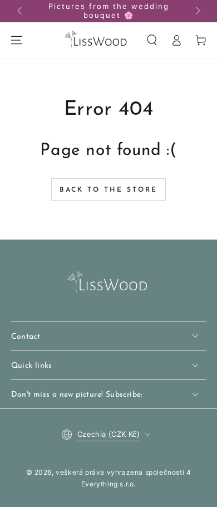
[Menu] (16, 40)
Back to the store (108, 190)
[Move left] (20, 11)
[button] (152, 40)
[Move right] (197, 11)
